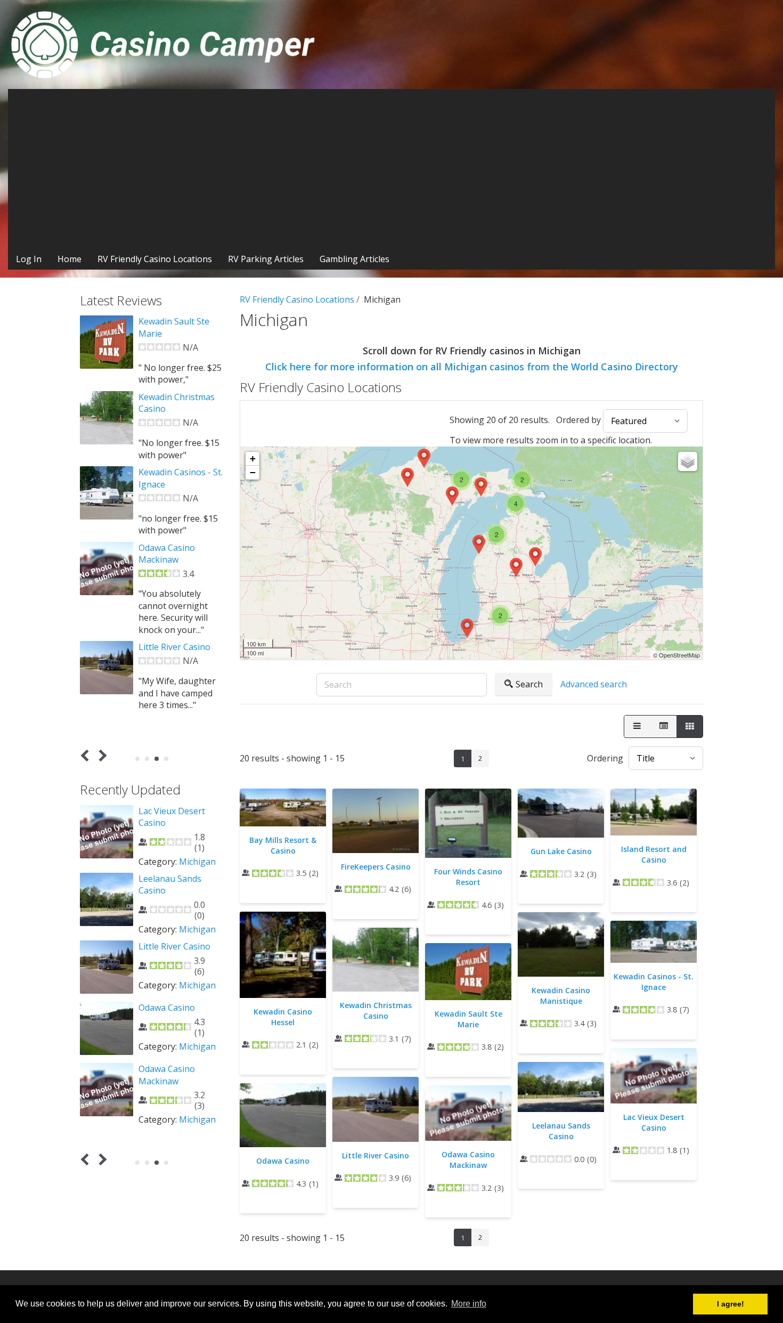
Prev (87, 756)
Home (69, 259)
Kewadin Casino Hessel (283, 1017)
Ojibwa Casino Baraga (166, 817)
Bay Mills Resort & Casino (282, 845)
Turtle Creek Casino (178, 1075)
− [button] (253, 472)
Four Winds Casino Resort (468, 876)
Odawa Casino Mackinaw (468, 1159)
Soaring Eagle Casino (180, 1014)
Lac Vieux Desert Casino (653, 1122)
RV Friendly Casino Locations (154, 259)
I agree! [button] (730, 1304)
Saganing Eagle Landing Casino (169, 952)
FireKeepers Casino (376, 867)
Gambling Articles (354, 259)
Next (101, 756)
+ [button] (253, 458)
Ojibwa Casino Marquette (166, 884)
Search (529, 684)
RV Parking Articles (266, 259)
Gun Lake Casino (561, 851)
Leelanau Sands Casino (561, 1131)
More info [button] (468, 1303)
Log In (29, 259)
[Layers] (687, 461)
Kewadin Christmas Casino (376, 1010)
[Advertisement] (391, 169)
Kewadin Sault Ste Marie (468, 1019)
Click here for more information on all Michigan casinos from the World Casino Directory (471, 366)
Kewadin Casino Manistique (561, 995)
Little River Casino (375, 1155)
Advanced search (593, 684)
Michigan (197, 861)
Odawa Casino (282, 1161)
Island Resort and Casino (654, 854)
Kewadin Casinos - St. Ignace (654, 981)
